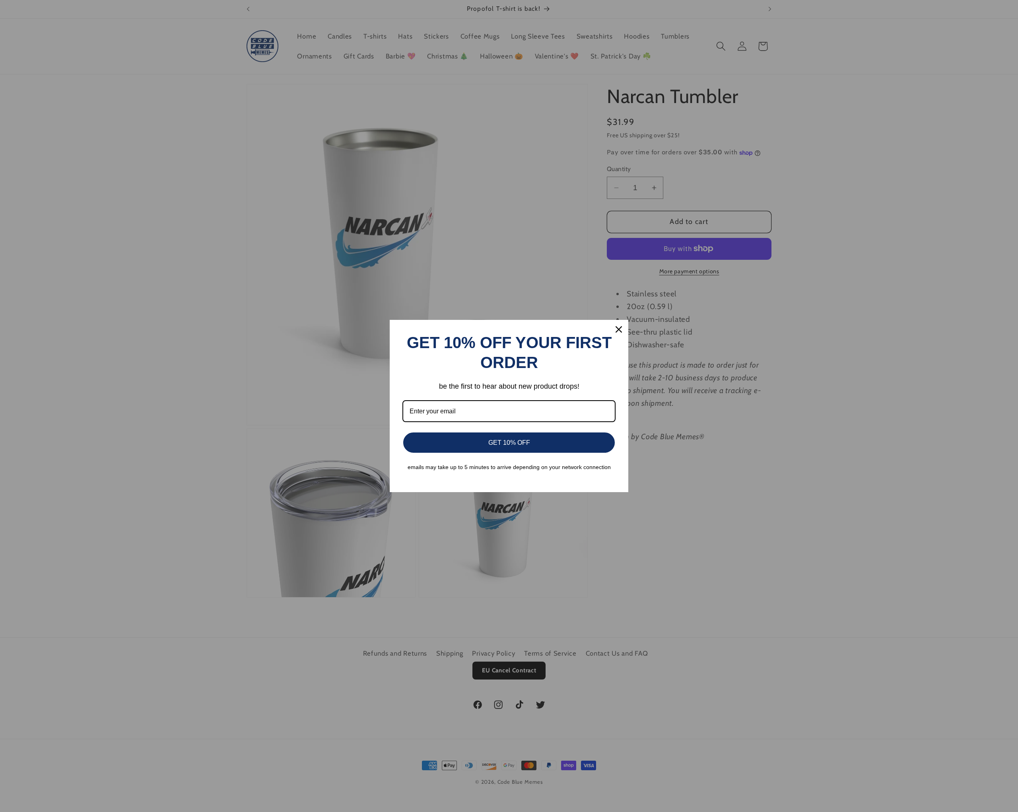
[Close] (618, 329)
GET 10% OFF (509, 442)
